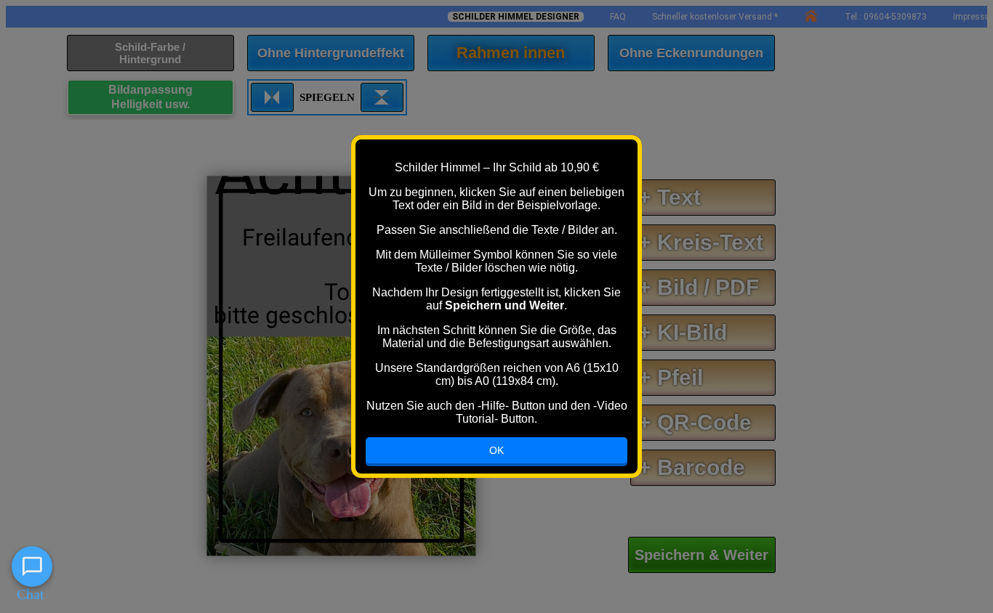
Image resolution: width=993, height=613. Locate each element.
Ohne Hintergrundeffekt (330, 53)
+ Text (669, 197)
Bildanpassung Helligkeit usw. (150, 97)
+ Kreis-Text (700, 242)
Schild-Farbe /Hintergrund (150, 53)
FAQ (618, 16)
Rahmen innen (511, 53)
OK (496, 450)
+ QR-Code (695, 422)
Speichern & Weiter (701, 555)
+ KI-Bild (682, 332)
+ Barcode (691, 467)
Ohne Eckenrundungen (691, 53)
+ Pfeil (670, 377)
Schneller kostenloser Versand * (715, 16)
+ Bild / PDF (698, 287)
